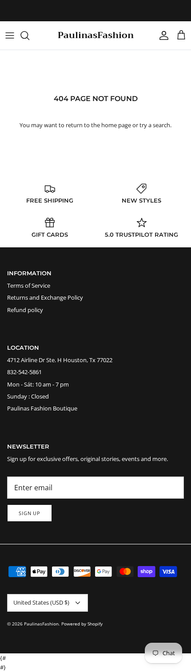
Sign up (29, 513)
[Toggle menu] (10, 35)
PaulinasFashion (41, 624)
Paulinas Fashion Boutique (42, 408)
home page (116, 125)
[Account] (161, 35)
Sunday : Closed (28, 396)
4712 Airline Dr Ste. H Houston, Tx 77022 (59, 360)
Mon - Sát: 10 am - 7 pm (38, 384)
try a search (154, 125)
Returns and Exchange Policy (45, 297)
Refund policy (25, 310)
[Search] (29, 35)
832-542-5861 (24, 372)
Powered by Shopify (82, 624)
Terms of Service (28, 285)
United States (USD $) (41, 602)
